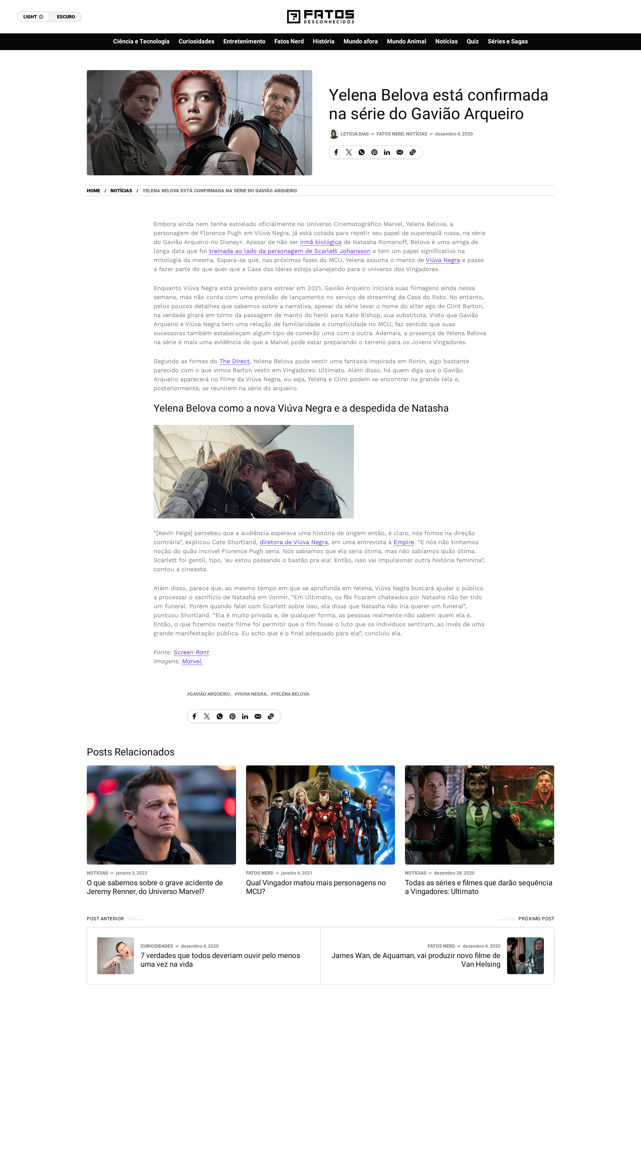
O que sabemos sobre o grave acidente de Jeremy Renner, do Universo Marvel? (155, 887)
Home (93, 190)
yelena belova (291, 694)
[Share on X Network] (349, 152)
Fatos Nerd (390, 134)
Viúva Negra (443, 259)
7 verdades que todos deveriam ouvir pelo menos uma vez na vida (220, 960)
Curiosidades (157, 946)
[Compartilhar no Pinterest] (374, 152)
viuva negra (251, 694)
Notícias (416, 134)
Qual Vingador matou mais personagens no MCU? (316, 887)
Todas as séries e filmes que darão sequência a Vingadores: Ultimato (479, 887)
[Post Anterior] (115, 955)
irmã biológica (321, 241)
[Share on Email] (399, 152)
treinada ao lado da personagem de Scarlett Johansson (290, 250)
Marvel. (192, 661)
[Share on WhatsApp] (361, 152)
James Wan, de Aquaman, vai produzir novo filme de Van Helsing (416, 960)
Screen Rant (191, 652)
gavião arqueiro (210, 694)
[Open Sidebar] (614, 77)
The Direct (234, 361)
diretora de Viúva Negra (294, 541)
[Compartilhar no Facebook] (336, 152)
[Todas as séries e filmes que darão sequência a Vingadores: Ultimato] (479, 814)
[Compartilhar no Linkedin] (387, 152)
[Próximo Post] (525, 955)
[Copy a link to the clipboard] (412, 152)
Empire (404, 541)
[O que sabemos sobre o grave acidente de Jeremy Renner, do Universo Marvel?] (161, 814)
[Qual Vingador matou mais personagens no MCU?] (320, 814)
